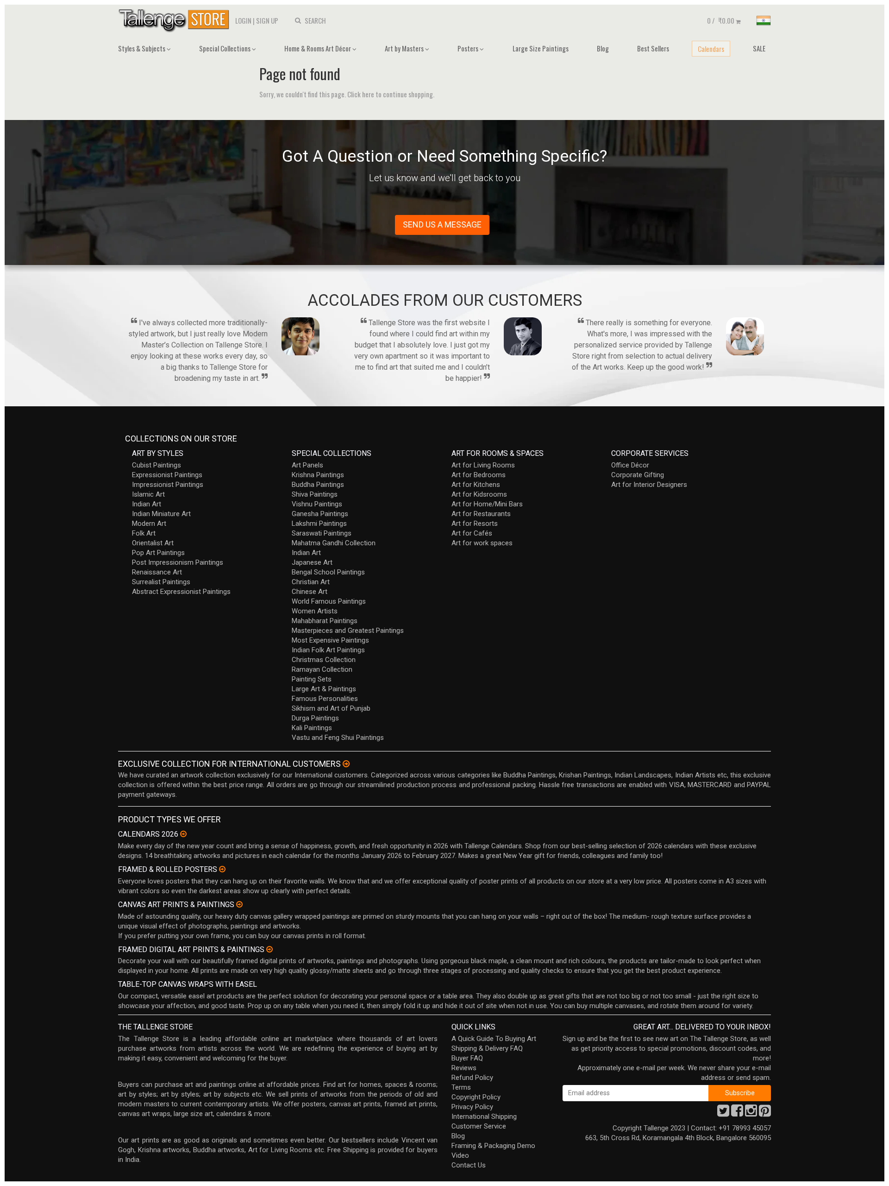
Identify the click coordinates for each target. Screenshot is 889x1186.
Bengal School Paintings (328, 572)
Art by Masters (405, 48)
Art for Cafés (471, 533)
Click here (360, 94)
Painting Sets (312, 679)
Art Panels (307, 465)
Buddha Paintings (318, 484)
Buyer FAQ (467, 1058)
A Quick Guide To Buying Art (493, 1039)
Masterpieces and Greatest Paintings (348, 630)
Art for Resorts (474, 523)
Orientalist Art (153, 543)
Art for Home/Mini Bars (487, 504)
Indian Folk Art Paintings (328, 650)
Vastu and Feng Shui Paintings (338, 737)
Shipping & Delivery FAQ (487, 1048)
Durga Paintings (315, 718)
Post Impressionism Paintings (177, 562)
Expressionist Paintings (167, 475)
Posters (468, 48)
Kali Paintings (312, 728)
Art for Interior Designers (649, 484)
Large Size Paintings (541, 48)
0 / (720, 20)
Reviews (463, 1068)
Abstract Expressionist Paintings (181, 591)
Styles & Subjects (142, 48)
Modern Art (149, 523)
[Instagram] (751, 1113)
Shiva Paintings (315, 494)
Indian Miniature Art (161, 514)
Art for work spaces (482, 543)
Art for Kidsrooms (479, 494)
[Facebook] (737, 1113)
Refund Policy (472, 1077)
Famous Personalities (325, 698)
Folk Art (144, 533)
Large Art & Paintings (324, 689)
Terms (461, 1087)
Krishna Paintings (318, 475)
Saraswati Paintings (321, 533)
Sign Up (267, 20)
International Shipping (484, 1116)
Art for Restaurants (481, 514)
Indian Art (146, 504)
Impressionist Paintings (167, 484)
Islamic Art (148, 494)
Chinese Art (309, 591)
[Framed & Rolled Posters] (222, 869)
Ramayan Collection (322, 669)
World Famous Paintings (329, 601)
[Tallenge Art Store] (176, 19)
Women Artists (315, 611)
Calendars (711, 49)
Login (243, 20)
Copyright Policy (476, 1097)
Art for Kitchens (475, 484)
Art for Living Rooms (483, 465)
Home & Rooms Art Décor (318, 48)
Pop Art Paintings (158, 553)
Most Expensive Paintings (330, 640)
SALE (759, 48)
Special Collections (225, 48)
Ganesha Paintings (320, 514)
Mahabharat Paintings (324, 621)
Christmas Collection (324, 660)
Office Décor (630, 465)
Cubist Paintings (156, 465)
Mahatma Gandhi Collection (334, 543)
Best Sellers (653, 48)
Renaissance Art (157, 572)
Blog (603, 48)
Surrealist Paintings (161, 582)
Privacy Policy (472, 1107)
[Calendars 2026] (183, 834)
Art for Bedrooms (478, 475)
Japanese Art (312, 562)
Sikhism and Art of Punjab (331, 708)
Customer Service (478, 1126)
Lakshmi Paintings (319, 523)
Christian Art (311, 582)
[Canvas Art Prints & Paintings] (239, 904)
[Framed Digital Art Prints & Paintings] (269, 949)
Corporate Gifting (637, 475)
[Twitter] (723, 1113)
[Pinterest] (765, 1113)
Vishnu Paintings (317, 504)
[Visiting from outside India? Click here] (346, 764)
